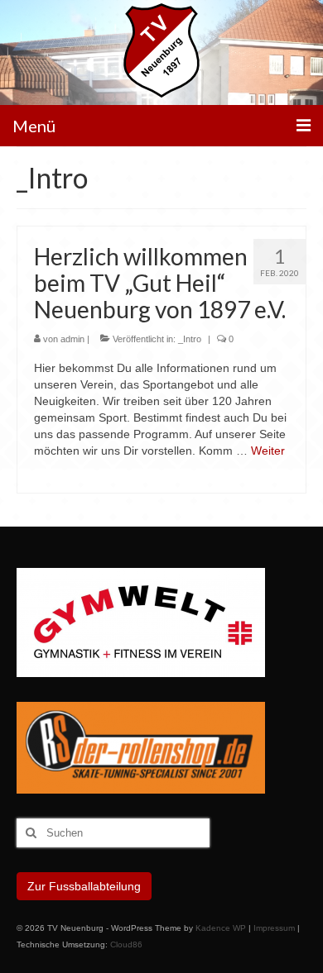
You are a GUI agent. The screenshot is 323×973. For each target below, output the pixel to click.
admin (72, 339)
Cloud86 (126, 944)
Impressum (274, 927)
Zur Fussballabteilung (84, 886)
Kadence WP (220, 927)
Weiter (268, 450)
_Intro (189, 339)
